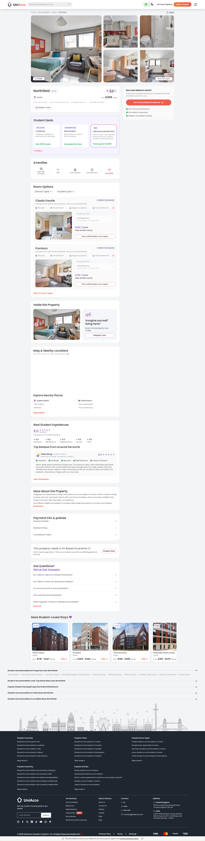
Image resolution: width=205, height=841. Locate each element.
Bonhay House (52, 674)
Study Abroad (71, 816)
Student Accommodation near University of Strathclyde (37, 781)
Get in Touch (182, 4)
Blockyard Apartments (32, 674)
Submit (46, 815)
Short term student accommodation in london (148, 749)
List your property (72, 802)
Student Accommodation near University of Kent (34, 774)
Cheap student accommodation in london (147, 742)
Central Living (99, 674)
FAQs (100, 816)
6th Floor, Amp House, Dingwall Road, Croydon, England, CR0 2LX (167, 806)
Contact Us (103, 806)
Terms (120, 834)
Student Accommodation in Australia (30, 745)
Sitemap (132, 834)
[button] (84, 230)
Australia (126, 810)
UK (124, 802)
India (125, 806)
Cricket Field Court (148, 674)
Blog (100, 820)
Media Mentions (71, 809)
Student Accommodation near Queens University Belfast (37, 777)
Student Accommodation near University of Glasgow (36, 770)
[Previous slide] (38, 225)
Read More (38, 506)
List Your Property (164, 4)
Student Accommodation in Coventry (88, 745)
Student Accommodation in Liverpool (87, 756)
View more (21, 760)
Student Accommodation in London (87, 742)
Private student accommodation (86, 770)
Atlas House (13, 674)
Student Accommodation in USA (29, 749)
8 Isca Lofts (184, 674)
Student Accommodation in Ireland (30, 752)
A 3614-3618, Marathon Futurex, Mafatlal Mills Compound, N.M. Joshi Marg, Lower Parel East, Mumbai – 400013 (168, 816)
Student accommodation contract (87, 781)
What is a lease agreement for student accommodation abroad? (98, 777)
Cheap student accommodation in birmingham (149, 756)
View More (38, 412)
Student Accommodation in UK (28, 742)
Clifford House (114, 674)
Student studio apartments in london (145, 745)
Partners (101, 809)
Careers (101, 813)
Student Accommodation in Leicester (87, 749)
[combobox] (49, 4)
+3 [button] (113, 208)
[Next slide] (69, 225)
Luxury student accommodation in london (147, 752)
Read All (37, 606)
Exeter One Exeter (168, 674)
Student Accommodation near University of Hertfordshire (37, 785)
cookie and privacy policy (129, 839)
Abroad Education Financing (76, 820)
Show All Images (164, 79)
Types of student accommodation (87, 785)
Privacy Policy (105, 834)
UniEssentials (70, 813)
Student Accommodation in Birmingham (89, 752)
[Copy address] (68, 354)
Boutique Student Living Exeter (76, 674)
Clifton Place (130, 674)
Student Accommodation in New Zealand (32, 756)
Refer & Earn (70, 806)
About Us (102, 802)
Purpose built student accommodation (88, 774)
